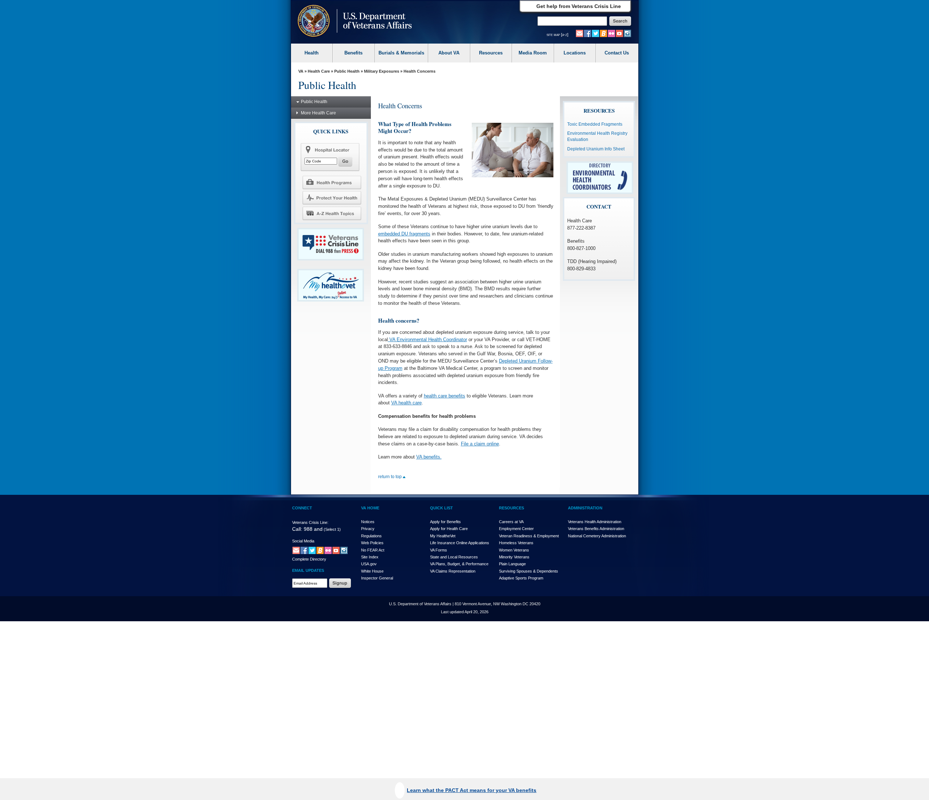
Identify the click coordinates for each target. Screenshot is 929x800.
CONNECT (302, 508)
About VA (448, 53)
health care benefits (444, 396)
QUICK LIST (441, 508)
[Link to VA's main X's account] (312, 550)
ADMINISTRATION (585, 508)
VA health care (406, 402)
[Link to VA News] (603, 33)
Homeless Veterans (516, 543)
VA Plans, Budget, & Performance (459, 564)
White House (372, 571)
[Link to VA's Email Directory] (580, 33)
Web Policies (372, 543)
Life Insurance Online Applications (459, 543)
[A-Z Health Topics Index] (331, 213)
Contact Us (617, 53)
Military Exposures (381, 71)
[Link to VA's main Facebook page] (588, 33)
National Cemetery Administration (597, 536)
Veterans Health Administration (594, 522)
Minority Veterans (514, 557)
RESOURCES (511, 508)
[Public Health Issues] (331, 197)
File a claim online (480, 444)
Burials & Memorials (401, 53)
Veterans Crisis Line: (310, 522)
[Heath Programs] (331, 182)
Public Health (347, 71)
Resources (491, 53)
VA (300, 71)
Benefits (353, 53)
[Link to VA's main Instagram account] (627, 33)
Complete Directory (309, 559)
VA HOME (370, 508)
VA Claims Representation (452, 571)
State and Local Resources (454, 557)
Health (311, 53)
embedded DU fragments (404, 234)
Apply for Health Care (449, 528)
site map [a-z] (557, 34)
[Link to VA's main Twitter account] (595, 33)
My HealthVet (442, 536)
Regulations (371, 536)
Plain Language (512, 564)
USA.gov (369, 564)
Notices (368, 522)
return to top (390, 476)
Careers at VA (511, 522)
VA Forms (438, 550)
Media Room (533, 53)
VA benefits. (429, 457)
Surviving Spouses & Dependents (528, 571)
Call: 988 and (307, 529)
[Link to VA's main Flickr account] (611, 33)
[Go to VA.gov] (353, 21)
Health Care (319, 71)
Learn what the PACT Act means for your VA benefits (471, 790)
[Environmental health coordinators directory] (599, 177)
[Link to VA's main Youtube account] (619, 33)
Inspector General (377, 578)
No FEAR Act (372, 550)
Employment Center (516, 528)
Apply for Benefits (445, 522)
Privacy (368, 528)
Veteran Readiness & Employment (529, 536)
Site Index (369, 557)
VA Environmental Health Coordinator (427, 339)
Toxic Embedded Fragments (594, 124)
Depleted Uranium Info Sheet (596, 148)
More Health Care (318, 113)
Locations (575, 53)
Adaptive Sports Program (521, 578)
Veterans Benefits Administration (596, 528)
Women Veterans (514, 550)
